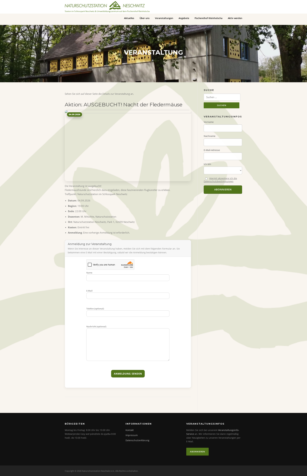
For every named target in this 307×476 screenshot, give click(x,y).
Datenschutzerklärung (137, 440)
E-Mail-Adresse (212, 150)
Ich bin (207, 164)
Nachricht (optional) (96, 326)
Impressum (132, 435)
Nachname (209, 136)
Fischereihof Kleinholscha (208, 18)
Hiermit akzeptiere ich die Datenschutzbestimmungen (220, 180)
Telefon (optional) (95, 308)
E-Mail (89, 290)
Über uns (145, 18)
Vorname (209, 121)
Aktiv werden (235, 18)
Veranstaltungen (164, 18)
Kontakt (130, 430)
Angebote (184, 18)
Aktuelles (129, 18)
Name (89, 272)
